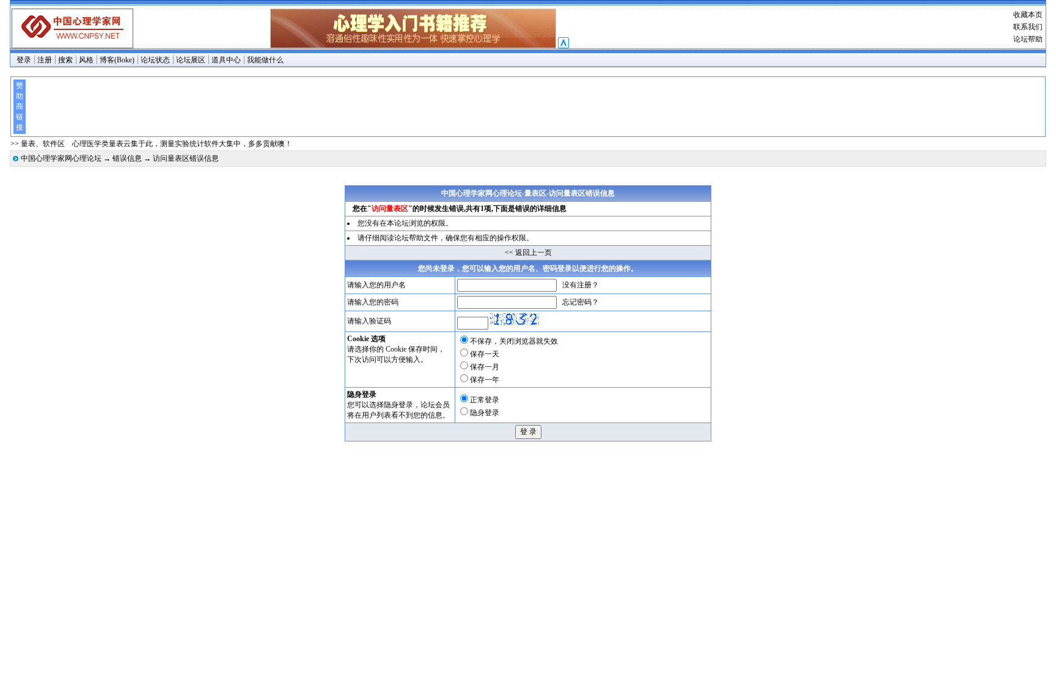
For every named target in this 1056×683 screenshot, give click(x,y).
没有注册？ (580, 285)
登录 (23, 60)
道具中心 (226, 60)
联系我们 (1028, 27)
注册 (44, 60)
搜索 (65, 60)
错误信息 (127, 158)
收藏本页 (1028, 14)
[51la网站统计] (563, 46)
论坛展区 (190, 60)
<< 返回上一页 (528, 252)
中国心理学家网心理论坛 (61, 158)
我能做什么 (265, 60)
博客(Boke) (117, 60)
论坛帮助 (1028, 39)
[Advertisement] (534, 106)
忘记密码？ (580, 302)
